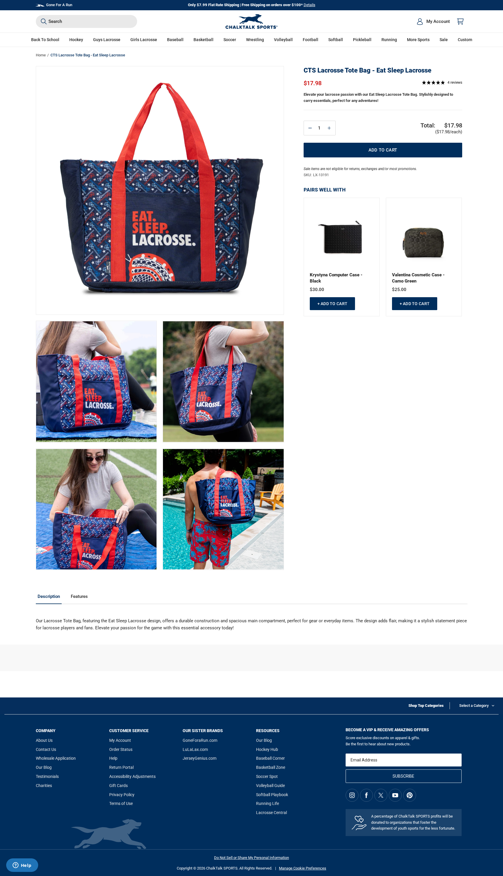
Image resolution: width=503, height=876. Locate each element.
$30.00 (317, 289)
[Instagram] (352, 795)
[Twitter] (380, 795)
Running (389, 39)
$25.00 (399, 289)
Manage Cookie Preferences (302, 868)
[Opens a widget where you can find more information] (22, 865)
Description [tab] (49, 596)
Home (41, 55)
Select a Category (474, 705)
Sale (444, 39)
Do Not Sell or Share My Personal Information (251, 857)
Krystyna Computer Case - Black (336, 278)
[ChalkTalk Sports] (251, 21)
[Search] (43, 21)
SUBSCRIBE (403, 776)
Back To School (45, 39)
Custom (465, 39)
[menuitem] (433, 21)
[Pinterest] (409, 795)
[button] (76, 40)
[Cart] (460, 21)
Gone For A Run (59, 5)
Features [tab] (79, 596)
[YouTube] (395, 795)
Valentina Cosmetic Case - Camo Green (418, 278)
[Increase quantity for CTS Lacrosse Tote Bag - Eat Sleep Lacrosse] (329, 128)
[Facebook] (366, 795)
